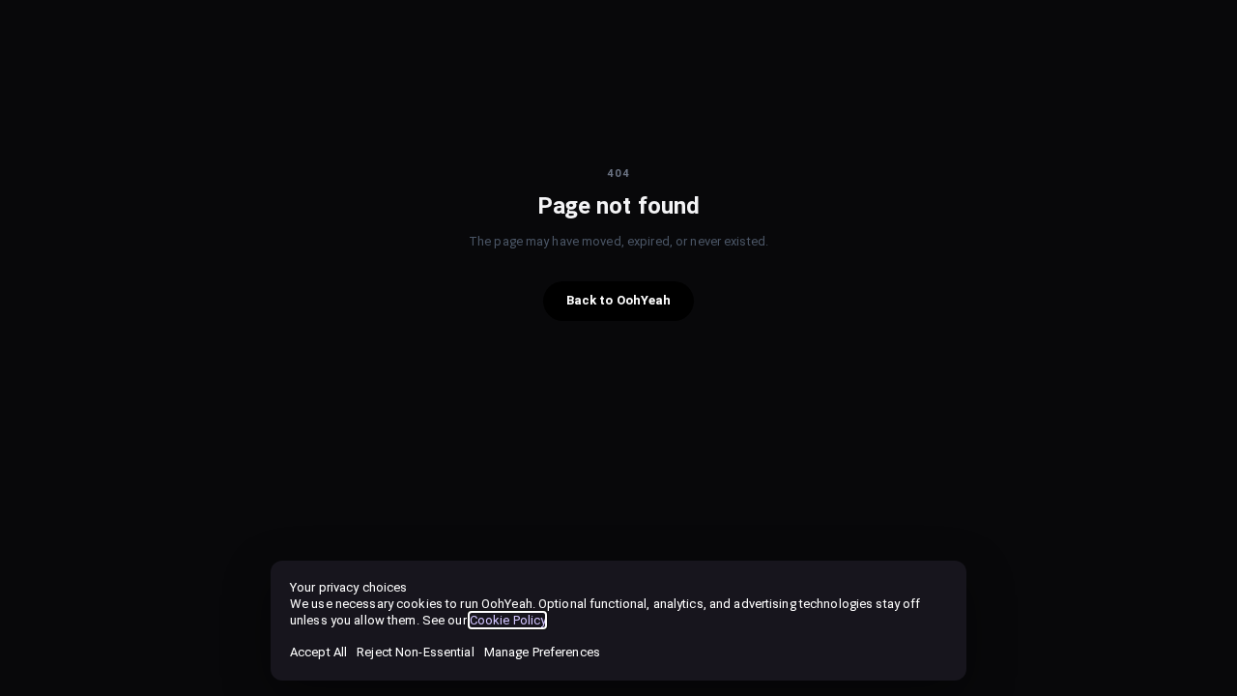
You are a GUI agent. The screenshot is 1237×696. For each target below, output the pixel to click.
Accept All (318, 652)
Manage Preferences (542, 652)
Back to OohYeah (619, 300)
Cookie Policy (508, 620)
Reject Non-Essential (415, 652)
